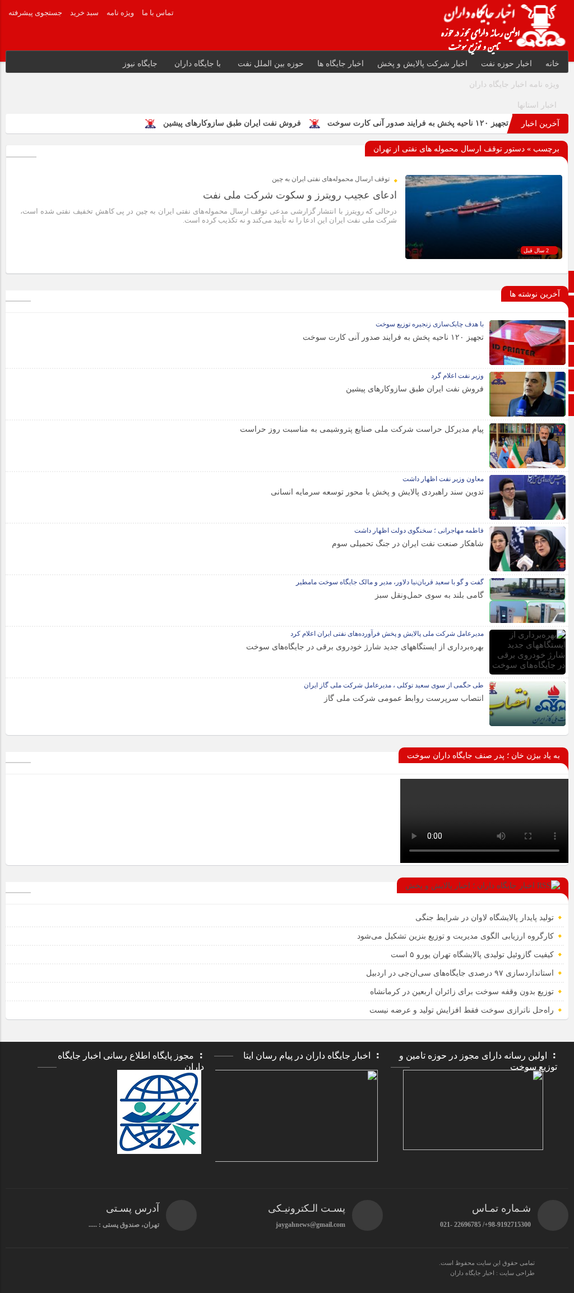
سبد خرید (84, 12)
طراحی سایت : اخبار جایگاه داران (492, 1272)
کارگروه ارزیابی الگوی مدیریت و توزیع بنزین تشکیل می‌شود (455, 936)
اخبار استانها (537, 105)
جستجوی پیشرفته (35, 12)
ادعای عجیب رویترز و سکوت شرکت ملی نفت (300, 195)
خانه (552, 63)
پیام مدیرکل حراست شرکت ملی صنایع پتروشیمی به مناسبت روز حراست (362, 429)
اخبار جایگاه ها (340, 63)
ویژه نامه (120, 12)
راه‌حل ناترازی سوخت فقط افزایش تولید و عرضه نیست (461, 1010)
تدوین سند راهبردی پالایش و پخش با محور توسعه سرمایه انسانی (377, 492)
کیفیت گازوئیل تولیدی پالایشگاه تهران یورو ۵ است (472, 954)
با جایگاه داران (197, 63)
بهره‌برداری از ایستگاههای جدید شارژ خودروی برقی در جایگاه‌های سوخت (365, 647)
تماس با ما (158, 12)
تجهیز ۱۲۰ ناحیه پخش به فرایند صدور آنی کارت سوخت (417, 123)
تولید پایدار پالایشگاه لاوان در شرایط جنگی (484, 917)
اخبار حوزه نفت (506, 63)
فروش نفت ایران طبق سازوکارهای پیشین (232, 123)
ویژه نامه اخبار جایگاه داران (514, 84)
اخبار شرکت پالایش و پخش (422, 63)
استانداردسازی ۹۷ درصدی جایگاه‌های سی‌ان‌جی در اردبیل (460, 973)
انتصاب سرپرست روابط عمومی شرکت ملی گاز (404, 698)
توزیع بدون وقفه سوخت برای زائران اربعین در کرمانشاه (462, 991)
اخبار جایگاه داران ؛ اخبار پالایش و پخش (470, 885)
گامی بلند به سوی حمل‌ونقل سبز (429, 595)
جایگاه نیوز (140, 63)
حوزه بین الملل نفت (271, 63)
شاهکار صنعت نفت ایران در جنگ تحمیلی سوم (408, 543)
